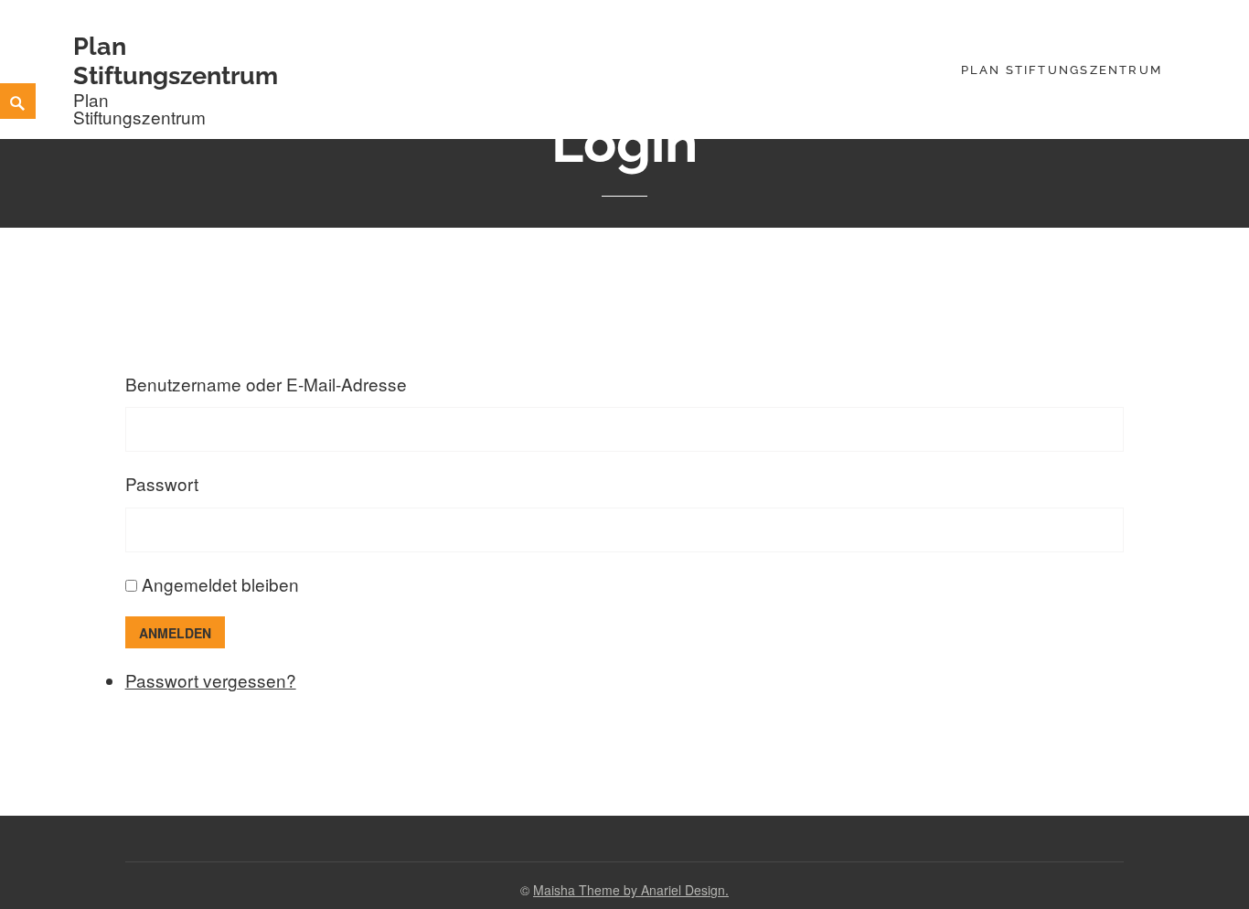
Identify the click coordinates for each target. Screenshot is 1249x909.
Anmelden (175, 633)
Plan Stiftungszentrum (175, 61)
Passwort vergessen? (210, 680)
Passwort (161, 483)
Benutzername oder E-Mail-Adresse (266, 383)
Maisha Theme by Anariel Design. (631, 890)
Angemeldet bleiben (220, 584)
